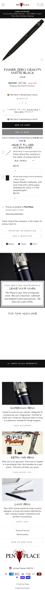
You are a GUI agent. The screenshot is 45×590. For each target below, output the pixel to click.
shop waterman (22, 425)
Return (19, 112)
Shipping (13, 86)
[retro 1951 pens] (22, 442)
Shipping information (22, 231)
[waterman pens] (22, 393)
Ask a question (22, 236)
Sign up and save (22, 542)
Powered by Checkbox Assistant (11, 115)
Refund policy (22, 534)
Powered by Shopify (22, 588)
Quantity (22, 99)
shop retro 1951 (22, 472)
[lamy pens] (22, 489)
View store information (14, 214)
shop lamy (22, 522)
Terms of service (23, 530)
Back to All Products (24, 363)
